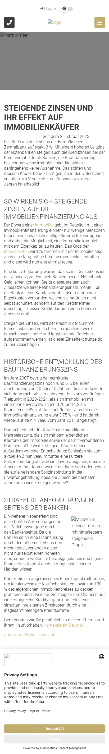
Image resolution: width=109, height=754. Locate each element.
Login (50, 8)
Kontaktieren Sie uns (63, 625)
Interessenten (16, 251)
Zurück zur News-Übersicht (29, 634)
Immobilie (44, 225)
